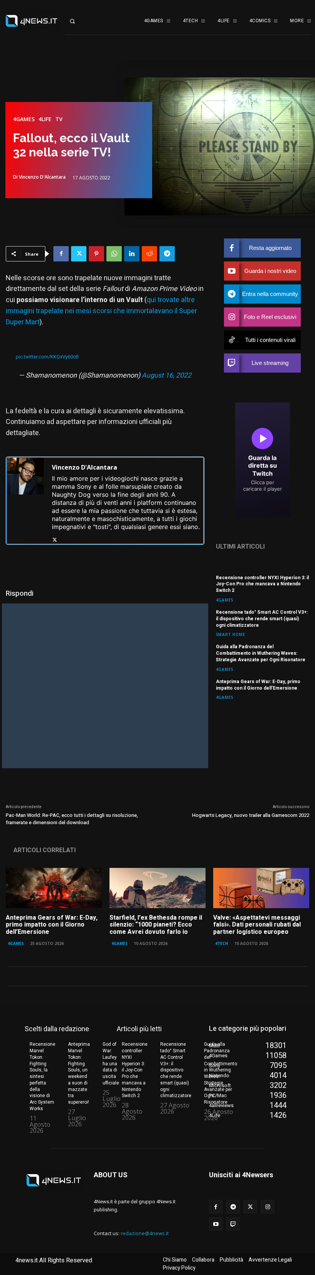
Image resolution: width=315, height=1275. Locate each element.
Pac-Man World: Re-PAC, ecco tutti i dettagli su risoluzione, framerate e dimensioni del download (72, 819)
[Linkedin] (131, 253)
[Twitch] (233, 1224)
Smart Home (230, 634)
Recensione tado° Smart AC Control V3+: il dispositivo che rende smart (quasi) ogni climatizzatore (262, 619)
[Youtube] (215, 1224)
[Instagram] (267, 1206)
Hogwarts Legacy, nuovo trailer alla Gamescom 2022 (250, 815)
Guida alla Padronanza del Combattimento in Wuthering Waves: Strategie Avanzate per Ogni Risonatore (260, 653)
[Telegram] (167, 253)
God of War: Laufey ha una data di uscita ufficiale (111, 1064)
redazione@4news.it (145, 1233)
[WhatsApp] (114, 253)
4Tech (221, 943)
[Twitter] (78, 253)
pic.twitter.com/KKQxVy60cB (47, 356)
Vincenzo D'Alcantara (42, 177)
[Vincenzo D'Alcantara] (25, 501)
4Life (44, 119)
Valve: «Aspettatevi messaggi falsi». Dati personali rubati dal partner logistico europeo (257, 925)
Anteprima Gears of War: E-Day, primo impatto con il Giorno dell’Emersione (258, 685)
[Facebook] (61, 253)
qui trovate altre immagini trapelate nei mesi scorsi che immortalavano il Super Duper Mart (101, 311)
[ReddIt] (149, 253)
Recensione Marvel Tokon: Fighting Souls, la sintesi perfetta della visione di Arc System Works (42, 1076)
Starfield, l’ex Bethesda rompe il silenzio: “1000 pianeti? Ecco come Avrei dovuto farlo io (155, 925)
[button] (79, 21)
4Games (24, 119)
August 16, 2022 (166, 375)
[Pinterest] (96, 253)
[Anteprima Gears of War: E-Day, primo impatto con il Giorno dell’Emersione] (54, 888)
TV (59, 119)
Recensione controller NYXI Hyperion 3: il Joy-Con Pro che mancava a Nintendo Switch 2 (262, 584)
